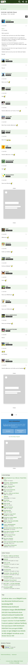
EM (22, 615)
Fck (15, 620)
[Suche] (19, 1)
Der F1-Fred (7, 646)
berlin (24, 598)
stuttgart (14, 631)
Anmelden (8, 431)
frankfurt (22, 621)
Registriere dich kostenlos (9, 425)
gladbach (11, 623)
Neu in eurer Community (9, 489)
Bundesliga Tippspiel (15, 436)
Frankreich (5, 623)
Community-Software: (14, 661)
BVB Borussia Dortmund (10, 607)
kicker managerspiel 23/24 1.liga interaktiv (13, 541)
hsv (3, 626)
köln (14, 626)
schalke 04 (5, 631)
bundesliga (5, 604)
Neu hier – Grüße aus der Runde (11, 493)
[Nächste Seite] (16, 415)
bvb (11, 604)
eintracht (5, 615)
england (4, 618)
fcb (15, 618)
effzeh (20, 612)
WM (13, 636)
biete (3, 601)
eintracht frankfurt (14, 615)
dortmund (14, 612)
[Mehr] (26, 26)
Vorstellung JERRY (8, 587)
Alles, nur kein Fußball (9, 648)
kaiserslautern (9, 626)
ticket (19, 631)
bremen (21, 601)
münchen (5, 628)
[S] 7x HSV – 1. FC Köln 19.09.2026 (12, 583)
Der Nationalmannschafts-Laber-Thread (13, 527)
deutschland (20, 610)
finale (17, 620)
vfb (3, 633)
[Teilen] (26, 17)
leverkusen (20, 626)
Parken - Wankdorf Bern (9, 486)
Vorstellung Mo (7, 510)
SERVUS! (6, 496)
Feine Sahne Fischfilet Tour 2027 (11, 531)
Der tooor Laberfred (8, 538)
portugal (14, 628)
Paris (10, 628)
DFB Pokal (8, 612)
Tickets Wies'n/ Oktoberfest (10, 545)
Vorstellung (6, 500)
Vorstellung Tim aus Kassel (10, 580)
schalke (20, 628)
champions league (8, 610)
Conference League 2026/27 (10, 517)
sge (9, 631)
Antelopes (5, 14)
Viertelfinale (15, 633)
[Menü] (26, 1)
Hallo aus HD (7, 503)
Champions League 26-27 (10, 514)
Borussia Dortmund (8, 507)
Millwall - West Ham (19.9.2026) (11, 520)
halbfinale (17, 623)
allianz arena (12, 598)
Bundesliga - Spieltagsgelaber (11, 482)
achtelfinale (5, 598)
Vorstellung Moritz (8, 576)
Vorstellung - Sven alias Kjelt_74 (11, 573)
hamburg (23, 623)
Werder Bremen (6, 636)
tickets (23, 631)
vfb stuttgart (8, 633)
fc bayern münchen (7, 620)
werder (22, 633)
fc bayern (20, 618)
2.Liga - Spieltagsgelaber (9, 524)
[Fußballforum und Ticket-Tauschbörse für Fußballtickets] (3, 1)
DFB (3, 612)
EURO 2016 (10, 618)
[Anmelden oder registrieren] (22, 1)
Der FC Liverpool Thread (9, 534)
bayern (20, 598)
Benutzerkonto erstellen (20, 431)
